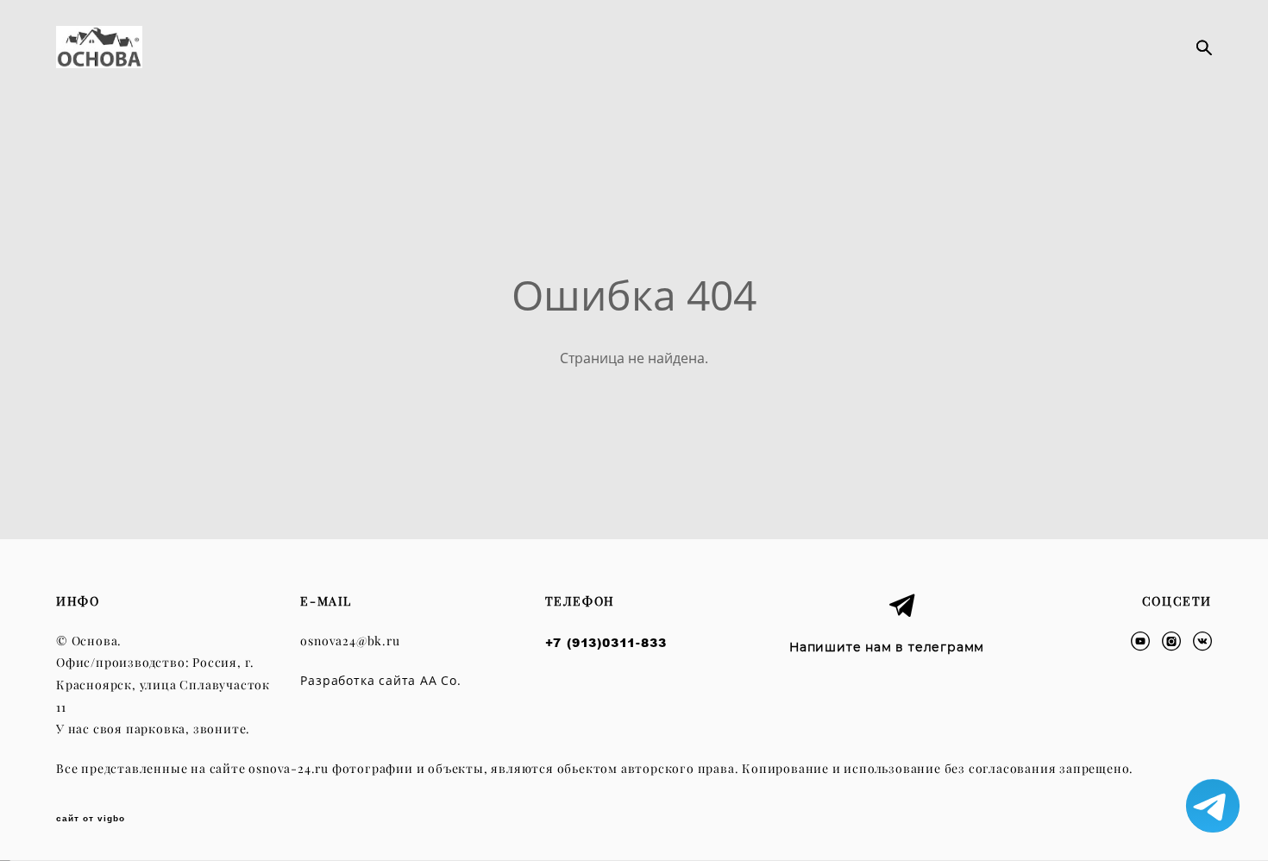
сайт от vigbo (90, 818)
